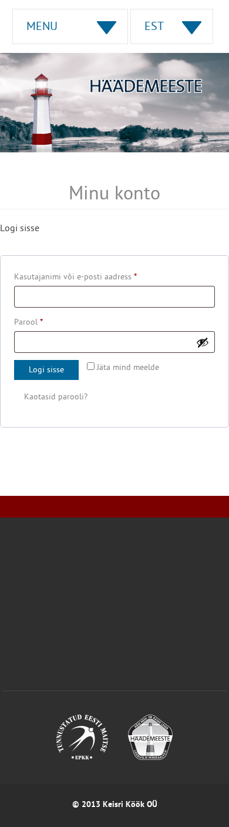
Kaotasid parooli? (55, 397)
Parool (41, 322)
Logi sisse (46, 370)
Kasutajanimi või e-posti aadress (88, 277)
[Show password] (202, 342)
